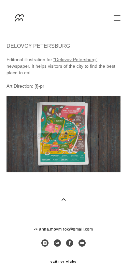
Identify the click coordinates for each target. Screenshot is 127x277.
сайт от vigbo (63, 261)
